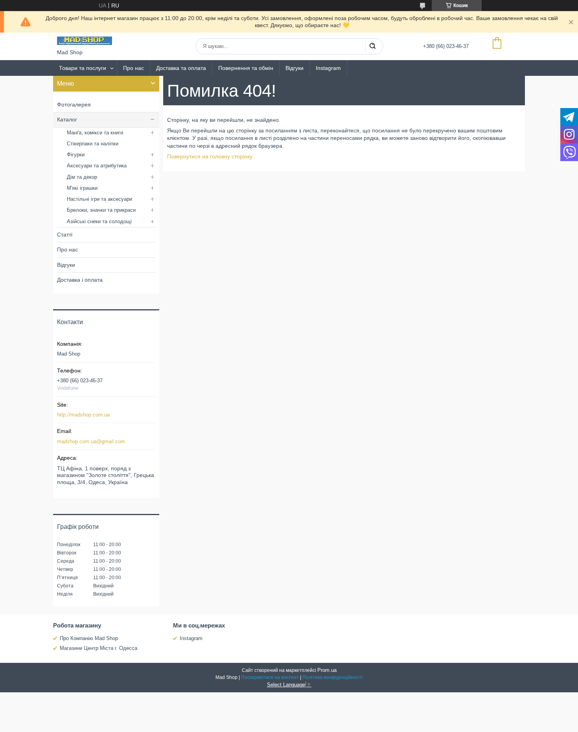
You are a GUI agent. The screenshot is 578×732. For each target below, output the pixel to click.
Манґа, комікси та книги (95, 133)
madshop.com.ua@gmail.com (91, 441)
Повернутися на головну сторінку (209, 156)
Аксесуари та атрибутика (97, 166)
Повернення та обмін (245, 68)
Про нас (133, 68)
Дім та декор (82, 177)
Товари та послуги (82, 68)
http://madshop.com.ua (83, 415)
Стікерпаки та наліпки (92, 144)
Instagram (328, 68)
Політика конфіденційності (332, 677)
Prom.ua (327, 670)
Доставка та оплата (181, 68)
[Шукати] (372, 46)
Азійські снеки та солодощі (99, 221)
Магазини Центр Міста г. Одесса (98, 648)
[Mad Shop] (84, 41)
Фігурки (76, 155)
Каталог (67, 119)
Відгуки (294, 68)
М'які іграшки (82, 188)
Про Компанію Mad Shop (89, 638)
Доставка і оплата (80, 280)
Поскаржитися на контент (270, 677)
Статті (64, 234)
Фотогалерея (74, 104)
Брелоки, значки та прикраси (101, 210)
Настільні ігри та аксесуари (99, 199)
